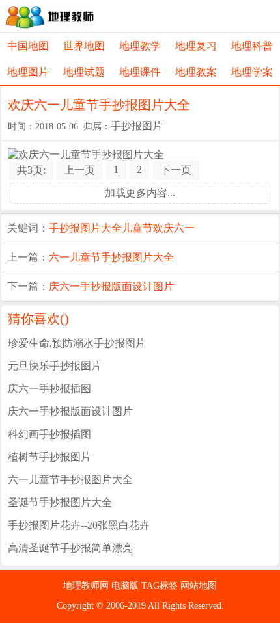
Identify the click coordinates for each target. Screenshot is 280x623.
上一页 (79, 170)
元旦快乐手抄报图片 (55, 365)
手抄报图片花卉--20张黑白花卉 (79, 525)
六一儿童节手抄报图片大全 (111, 257)
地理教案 (196, 71)
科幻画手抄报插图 (49, 434)
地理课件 (140, 71)
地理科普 (252, 45)
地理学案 (252, 71)
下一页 (175, 170)
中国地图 (28, 45)
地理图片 (28, 71)
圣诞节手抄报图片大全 (60, 502)
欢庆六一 (174, 227)
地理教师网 (87, 585)
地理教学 (140, 45)
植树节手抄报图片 (49, 456)
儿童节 (137, 227)
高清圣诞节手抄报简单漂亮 (70, 547)
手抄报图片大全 (85, 227)
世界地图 (84, 45)
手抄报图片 (137, 125)
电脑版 (126, 585)
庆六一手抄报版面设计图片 (111, 286)
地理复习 (196, 45)
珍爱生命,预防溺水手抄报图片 (77, 343)
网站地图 (198, 585)
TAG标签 (160, 585)
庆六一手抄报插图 (49, 388)
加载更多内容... (140, 192)
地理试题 (84, 71)
